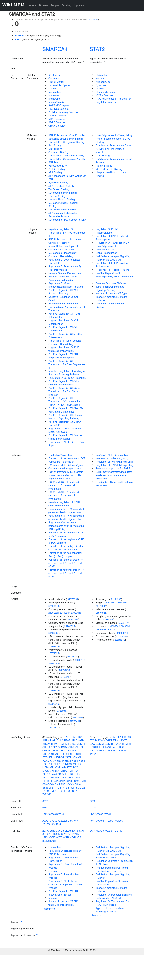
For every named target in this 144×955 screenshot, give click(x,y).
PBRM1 (62, 774)
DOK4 (101, 740)
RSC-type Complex (58, 108)
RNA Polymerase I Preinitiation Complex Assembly (65, 240)
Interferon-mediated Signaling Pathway (111, 889)
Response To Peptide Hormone (112, 269)
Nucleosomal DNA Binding (62, 192)
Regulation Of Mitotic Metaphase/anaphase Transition (65, 284)
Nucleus (52, 88)
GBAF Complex (56, 125)
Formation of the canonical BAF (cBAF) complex (65, 534)
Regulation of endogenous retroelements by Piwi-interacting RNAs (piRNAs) (66, 526)
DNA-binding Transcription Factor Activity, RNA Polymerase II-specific (113, 149)
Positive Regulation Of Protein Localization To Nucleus (112, 869)
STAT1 (114, 750)
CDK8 (54, 747)
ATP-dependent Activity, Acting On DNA (67, 177)
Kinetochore (54, 75)
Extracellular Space (59, 85)
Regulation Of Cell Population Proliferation (112, 264)
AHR (44, 740)
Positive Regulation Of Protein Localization (112, 882)
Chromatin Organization (61, 249)
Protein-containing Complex (63, 112)
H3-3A (53, 760)
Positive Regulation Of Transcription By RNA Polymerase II (67, 364)
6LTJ (58, 834)
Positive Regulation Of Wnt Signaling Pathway (63, 291)
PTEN (77, 774)
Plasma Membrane (106, 92)
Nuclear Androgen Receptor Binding (63, 204)
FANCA (60, 757)
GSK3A (100, 743)
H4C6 (68, 760)
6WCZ (106, 830)
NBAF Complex (56, 119)
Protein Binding (56, 169)
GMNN (77, 757)
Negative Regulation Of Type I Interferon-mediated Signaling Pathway (112, 297)
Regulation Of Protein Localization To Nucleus (114, 862)
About (32, 5)
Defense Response (106, 249)
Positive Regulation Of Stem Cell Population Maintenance (66, 409)
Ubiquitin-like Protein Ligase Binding (111, 174)
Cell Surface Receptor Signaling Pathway (113, 875)
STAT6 (122, 750)
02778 (93, 807)
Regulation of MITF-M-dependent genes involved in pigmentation (66, 510)
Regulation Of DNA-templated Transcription (64, 261)
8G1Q (45, 840)
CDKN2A (63, 747)
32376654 (73, 599)
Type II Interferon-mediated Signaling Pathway (110, 909)
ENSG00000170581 (100, 814)
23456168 (121, 602)
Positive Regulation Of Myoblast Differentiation (65, 335)
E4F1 (71, 754)
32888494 (108, 619)
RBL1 (70, 777)
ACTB (69, 737)
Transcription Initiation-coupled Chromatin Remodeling (64, 342)
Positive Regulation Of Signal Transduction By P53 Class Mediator (64, 391)
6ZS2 (71, 834)
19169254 (113, 626)
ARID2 (75, 740)
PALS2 (46, 774)
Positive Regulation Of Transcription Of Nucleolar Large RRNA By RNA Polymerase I (65, 401)
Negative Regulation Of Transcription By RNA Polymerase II (67, 232)
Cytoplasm (101, 85)
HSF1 (75, 760)
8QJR (53, 840)
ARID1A (56, 740)
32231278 (120, 639)
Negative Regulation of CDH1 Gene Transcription (64, 503)
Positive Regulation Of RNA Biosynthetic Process (63, 892)
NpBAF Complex (57, 115)
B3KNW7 (73, 820)
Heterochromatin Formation (63, 303)
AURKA (117, 737)
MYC (76, 767)
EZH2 (52, 757)
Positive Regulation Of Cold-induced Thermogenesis (63, 382)
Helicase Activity (57, 165)
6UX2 (99, 830)
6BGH (80, 830)
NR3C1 (56, 770)
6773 (92, 801)
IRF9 (101, 747)
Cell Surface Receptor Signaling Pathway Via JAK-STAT (113, 257)
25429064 (101, 606)
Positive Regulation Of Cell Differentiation (63, 328)
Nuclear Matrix (56, 102)
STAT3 (63, 787)
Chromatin (53, 78)
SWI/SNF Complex (58, 105)
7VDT (52, 837)
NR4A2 (64, 770)
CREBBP (127, 737)
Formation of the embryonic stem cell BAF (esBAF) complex (66, 547)
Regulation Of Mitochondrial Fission (111, 305)
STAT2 (97, 49)
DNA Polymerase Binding (62, 209)
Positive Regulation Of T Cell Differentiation (64, 315)
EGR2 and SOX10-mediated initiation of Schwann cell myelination (63, 485)
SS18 (78, 784)
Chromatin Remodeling (60, 256)
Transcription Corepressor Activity (66, 159)
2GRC (45, 830)
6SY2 (64, 834)
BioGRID (19, 35)
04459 (45, 807)
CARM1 (65, 743)
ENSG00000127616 (53, 814)
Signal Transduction (106, 253)
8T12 (113, 830)
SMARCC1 (48, 784)
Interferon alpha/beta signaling (112, 458)
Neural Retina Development (63, 246)
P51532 (46, 824)
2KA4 (93, 830)
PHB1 (70, 774)
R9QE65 (118, 820)
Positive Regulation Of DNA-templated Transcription (63, 355)
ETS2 (45, 757)
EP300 (116, 740)
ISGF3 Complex (104, 95)
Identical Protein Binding (61, 199)
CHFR (62, 750)
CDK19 (46, 747)
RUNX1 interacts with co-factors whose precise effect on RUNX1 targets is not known (65, 475)
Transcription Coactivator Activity (66, 155)
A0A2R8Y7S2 (49, 820)
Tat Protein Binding (58, 189)
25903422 (112, 629)
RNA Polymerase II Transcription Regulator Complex (113, 100)
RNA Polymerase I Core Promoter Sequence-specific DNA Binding (66, 136)
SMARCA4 (55, 49)
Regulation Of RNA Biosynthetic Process (65, 865)
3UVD (59, 830)
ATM (81, 740)
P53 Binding (55, 145)
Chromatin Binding (58, 152)
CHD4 (55, 750)
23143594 (124, 626)
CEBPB (46, 750)
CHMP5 (70, 750)
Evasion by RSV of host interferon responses (114, 483)
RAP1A (46, 777)
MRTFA (68, 767)
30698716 (53, 646)
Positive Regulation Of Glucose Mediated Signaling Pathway (65, 416)
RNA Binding (55, 162)
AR (50, 740)
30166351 (53, 633)
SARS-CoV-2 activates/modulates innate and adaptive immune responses (114, 475)
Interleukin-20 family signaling (112, 455)
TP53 (60, 791)
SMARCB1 (80, 781)
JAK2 (121, 747)
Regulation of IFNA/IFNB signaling (114, 461)
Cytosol (100, 88)
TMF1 (53, 791)
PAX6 (54, 774)
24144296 (116, 599)
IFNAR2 (94, 747)
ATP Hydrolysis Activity (61, 186)
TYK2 (93, 754)
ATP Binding (55, 172)
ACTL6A (77, 737)
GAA (92, 743)
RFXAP (54, 781)
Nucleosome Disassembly (62, 253)
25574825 (53, 653)
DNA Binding (55, 148)
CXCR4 (94, 740)
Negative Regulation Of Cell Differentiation (63, 322)
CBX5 (73, 743)
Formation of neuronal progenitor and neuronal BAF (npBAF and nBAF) (65, 563)
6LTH (52, 834)
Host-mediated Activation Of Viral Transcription (66, 308)
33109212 (65, 676)
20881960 (110, 602)
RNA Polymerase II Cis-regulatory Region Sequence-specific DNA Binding (114, 138)
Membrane (54, 98)
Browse (43, 5)
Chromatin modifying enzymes (64, 468)
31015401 (78, 717)
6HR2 (45, 834)
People (55, 5)
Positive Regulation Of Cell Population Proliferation (63, 278)
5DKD (66, 830)
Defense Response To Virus (111, 283)
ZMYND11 (48, 794)
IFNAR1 (126, 743)
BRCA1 (46, 743)
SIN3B (70, 781)
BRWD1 (55, 743)
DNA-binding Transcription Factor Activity (113, 160)
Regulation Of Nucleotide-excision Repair (66, 443)
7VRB (66, 837)
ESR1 (78, 754)
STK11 (71, 787)
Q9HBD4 (56, 824)
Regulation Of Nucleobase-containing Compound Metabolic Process (65, 884)
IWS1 (108, 747)
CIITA (78, 750)
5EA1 (73, 830)
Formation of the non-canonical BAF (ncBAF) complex (65, 554)
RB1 (64, 777)
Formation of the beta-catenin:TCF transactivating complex (67, 459)
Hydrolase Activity (58, 182)
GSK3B (109, 743)
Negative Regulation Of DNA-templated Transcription (64, 349)
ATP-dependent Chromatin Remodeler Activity (62, 214)
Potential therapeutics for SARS (113, 468)
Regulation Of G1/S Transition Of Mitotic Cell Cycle (66, 430)
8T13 (119, 830)
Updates (79, 5)
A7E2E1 (62, 820)
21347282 (73, 656)
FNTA (124, 740)
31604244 (75, 720)
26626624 (122, 633)
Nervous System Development (65, 273)
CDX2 (71, 747)
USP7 (73, 791)
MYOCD (46, 770)
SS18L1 (46, 787)
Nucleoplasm (55, 92)
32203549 (53, 606)
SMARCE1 (61, 784)
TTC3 (67, 791)
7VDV (59, 837)
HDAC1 (118, 743)
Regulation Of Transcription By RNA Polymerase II (65, 267)
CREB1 (46, 754)
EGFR (109, 740)
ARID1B (66, 740)
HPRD (18, 39)
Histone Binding (56, 196)
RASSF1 (56, 777)
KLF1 (61, 764)
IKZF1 (54, 764)
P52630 (109, 820)
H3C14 (60, 760)
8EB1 (79, 837)
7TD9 (45, 837)
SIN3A (62, 781)
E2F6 (64, 754)
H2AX (45, 760)
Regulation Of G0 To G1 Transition (67, 377)
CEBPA (79, 747)
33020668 (76, 612)
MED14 (94, 750)
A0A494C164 (97, 820)
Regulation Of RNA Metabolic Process (64, 875)
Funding (66, 5)
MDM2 (68, 764)
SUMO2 (80, 787)
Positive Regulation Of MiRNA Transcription (64, 423)
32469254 (65, 612)
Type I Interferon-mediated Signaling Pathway (110, 288)
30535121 (123, 622)
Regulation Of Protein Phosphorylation (107, 230)
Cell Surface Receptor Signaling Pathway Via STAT (113, 855)
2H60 (52, 830)
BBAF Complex (56, 122)
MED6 (45, 767)
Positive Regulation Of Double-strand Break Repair (65, 436)
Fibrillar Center (56, 81)
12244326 (93, 19)
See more (49, 908)
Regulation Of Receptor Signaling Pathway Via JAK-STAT (114, 896)
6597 (45, 801)
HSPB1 (46, 764)
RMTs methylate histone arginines (66, 465)
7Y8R (73, 837)
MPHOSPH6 (57, 767)
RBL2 (77, 777)
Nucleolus (53, 95)
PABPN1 (73, 770)
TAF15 (46, 791)
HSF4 (82, 760)
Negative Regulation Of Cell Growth (63, 298)
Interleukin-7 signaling (60, 455)
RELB (45, 781)
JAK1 (115, 747)
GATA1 (69, 757)
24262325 (53, 612)
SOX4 (71, 784)
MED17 (77, 764)
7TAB (77, 834)
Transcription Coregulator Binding (66, 142)
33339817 (62, 710)
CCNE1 (81, 743)
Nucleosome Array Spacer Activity (67, 219)
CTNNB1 (56, 754)
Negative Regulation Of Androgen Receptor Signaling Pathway (66, 372)
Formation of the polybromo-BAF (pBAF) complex (66, 540)
